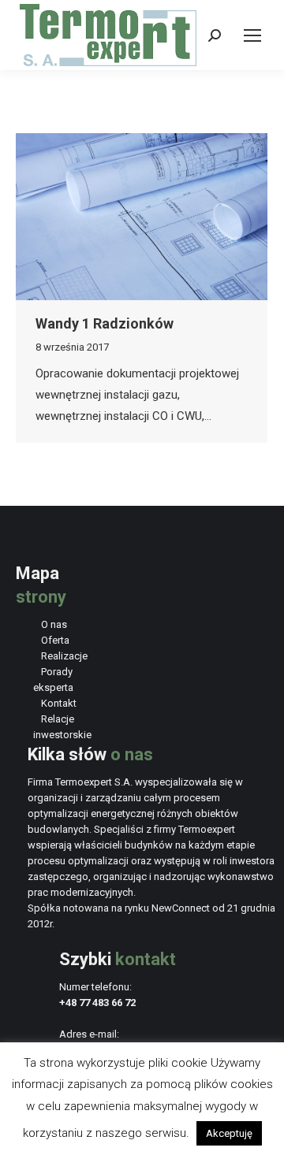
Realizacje (64, 656)
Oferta (55, 640)
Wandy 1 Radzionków (105, 323)
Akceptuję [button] (229, 1133)
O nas (54, 624)
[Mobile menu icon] (252, 35)
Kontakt (59, 703)
